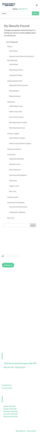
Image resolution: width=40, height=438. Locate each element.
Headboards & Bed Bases (15, 202)
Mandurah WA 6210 (10, 416)
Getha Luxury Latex (15, 111)
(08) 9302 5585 (20, 367)
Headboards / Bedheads (17, 212)
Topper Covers (14, 186)
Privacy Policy (7, 388)
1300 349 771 (22, 9)
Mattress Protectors (14, 149)
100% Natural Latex (15, 106)
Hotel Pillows (13, 64)
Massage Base (14, 91)
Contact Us (8, 265)
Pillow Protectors (15, 170)
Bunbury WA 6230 (9, 409)
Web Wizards (20, 431)
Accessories (11, 154)
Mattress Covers (14, 164)
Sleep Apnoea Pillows (16, 70)
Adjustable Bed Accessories (18, 85)
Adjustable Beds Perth (14, 81)
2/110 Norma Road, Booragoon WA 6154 (20, 363)
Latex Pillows (13, 51)
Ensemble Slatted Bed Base (18, 207)
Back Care (12, 191)
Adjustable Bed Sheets (16, 159)
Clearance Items (12, 197)
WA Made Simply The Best (18, 122)
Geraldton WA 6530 (10, 414)
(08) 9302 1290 (9, 367)
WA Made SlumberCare (17, 128)
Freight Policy (7, 385)
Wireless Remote (14, 96)
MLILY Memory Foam (16, 117)
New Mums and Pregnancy (18, 175)
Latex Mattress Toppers (17, 138)
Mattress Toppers (13, 133)
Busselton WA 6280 (10, 411)
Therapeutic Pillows (15, 75)
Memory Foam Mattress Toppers (20, 143)
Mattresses (11, 102)
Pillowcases (13, 180)
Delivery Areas (33, 436)
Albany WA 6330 (9, 406)
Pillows (9, 46)
